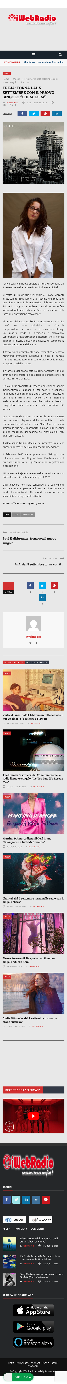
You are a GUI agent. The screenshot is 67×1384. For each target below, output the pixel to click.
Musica (6, 73)
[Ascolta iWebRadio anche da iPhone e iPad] (33, 1309)
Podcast (35, 1363)
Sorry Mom (28, 514)
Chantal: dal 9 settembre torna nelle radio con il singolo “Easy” (33, 900)
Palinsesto (22, 1363)
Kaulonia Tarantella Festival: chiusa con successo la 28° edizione (40, 1257)
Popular (21, 1228)
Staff (54, 1363)
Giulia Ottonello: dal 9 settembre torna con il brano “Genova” (31, 1020)
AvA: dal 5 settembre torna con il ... (39, 564)
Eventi (45, 1363)
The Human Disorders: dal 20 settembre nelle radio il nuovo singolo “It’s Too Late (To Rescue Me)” (33, 778)
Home (11, 1363)
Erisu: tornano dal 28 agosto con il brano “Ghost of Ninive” (39, 1240)
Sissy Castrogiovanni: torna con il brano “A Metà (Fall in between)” (42, 1275)
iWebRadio (12, 102)
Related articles (13, 662)
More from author (36, 662)
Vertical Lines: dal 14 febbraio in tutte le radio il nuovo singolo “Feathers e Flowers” (33, 716)
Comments (38, 1228)
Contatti (33, 1366)
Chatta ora (23, 1377)
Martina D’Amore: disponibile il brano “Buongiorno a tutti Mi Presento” (27, 840)
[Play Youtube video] (33, 1116)
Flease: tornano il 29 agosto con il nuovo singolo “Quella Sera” (29, 960)
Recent (7, 1228)
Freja (16, 514)
